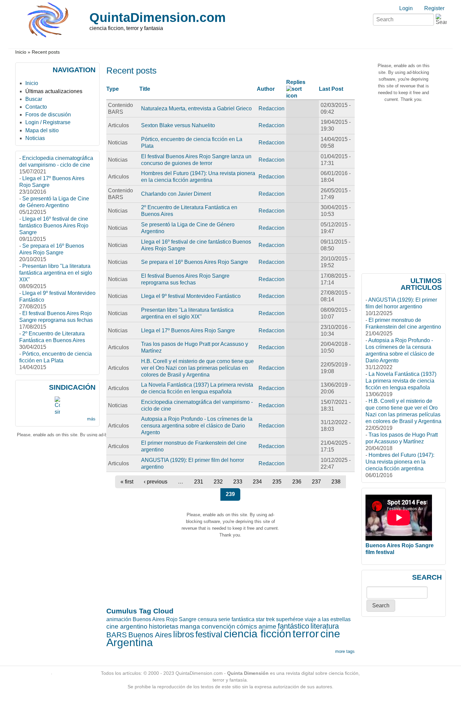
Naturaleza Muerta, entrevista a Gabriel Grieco (196, 108)
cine (330, 634)
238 (336, 482)
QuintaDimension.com (157, 17)
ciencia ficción (257, 634)
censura (207, 619)
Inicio (20, 52)
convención (218, 626)
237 (316, 482)
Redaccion (271, 108)
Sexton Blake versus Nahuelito (178, 125)
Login (406, 8)
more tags (345, 651)
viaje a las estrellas (328, 619)
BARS (116, 635)
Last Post (331, 89)
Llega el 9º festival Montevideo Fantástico (191, 296)
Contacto (36, 107)
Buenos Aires (150, 635)
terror (306, 634)
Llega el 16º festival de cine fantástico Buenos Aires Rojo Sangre (53, 225)
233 (237, 482)
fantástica (243, 619)
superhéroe (289, 619)
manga (190, 626)
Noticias (35, 138)
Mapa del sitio (42, 130)
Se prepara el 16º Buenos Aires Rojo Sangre (194, 262)
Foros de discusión (48, 114)
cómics (247, 626)
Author (266, 89)
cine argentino (126, 626)
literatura (324, 626)
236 (296, 482)
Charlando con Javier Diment (176, 194)
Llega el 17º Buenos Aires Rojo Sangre (188, 330)
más (91, 418)
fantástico (293, 626)
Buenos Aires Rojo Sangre (164, 619)
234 (257, 482)
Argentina (129, 642)
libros (183, 634)
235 (276, 482)
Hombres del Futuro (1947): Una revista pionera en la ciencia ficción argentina (399, 461)
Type (112, 89)
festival (208, 634)
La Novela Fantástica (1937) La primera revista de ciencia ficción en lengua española (400, 380)
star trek (265, 619)
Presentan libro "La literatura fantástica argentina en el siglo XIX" (55, 272)
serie (224, 619)
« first (126, 482)
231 (198, 482)
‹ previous (155, 482)
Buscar (33, 99)
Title (144, 89)
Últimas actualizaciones (53, 91)
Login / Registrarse (48, 122)
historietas (164, 626)
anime (267, 626)
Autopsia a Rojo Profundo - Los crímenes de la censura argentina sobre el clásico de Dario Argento (196, 425)
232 (218, 482)
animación (118, 619)
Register (434, 8)
